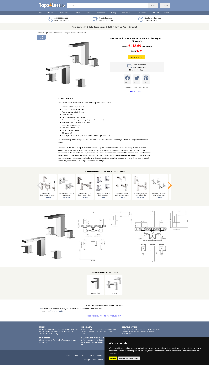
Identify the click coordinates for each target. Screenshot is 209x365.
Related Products (136, 91)
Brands (166, 13)
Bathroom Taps (56, 32)
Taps (40, 13)
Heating (113, 13)
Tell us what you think (113, 316)
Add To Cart (136, 57)
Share (127, 83)
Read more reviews (95, 316)
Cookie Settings (79, 355)
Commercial (126, 13)
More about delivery (136, 70)
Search (153, 5)
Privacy (69, 355)
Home (40, 32)
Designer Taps (69, 32)
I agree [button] (113, 358)
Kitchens (88, 13)
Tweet (136, 83)
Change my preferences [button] (128, 358)
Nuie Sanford (81, 32)
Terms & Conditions (95, 355)
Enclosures (101, 13)
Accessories (141, 13)
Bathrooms (64, 13)
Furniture (77, 13)
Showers (50, 13)
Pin (146, 83)
